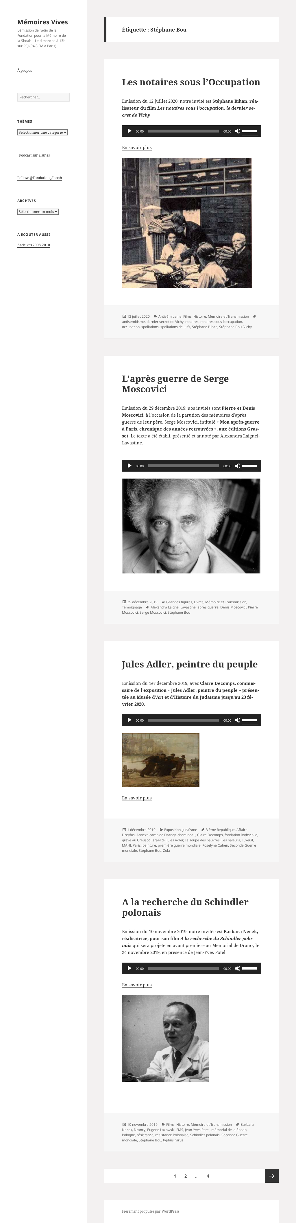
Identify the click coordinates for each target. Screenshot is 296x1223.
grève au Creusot (136, 840)
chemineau (186, 834)
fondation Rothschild (241, 834)
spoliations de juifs (175, 326)
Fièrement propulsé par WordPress (150, 1211)
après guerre (208, 607)
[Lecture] (129, 131)
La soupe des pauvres (202, 840)
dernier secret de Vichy (165, 321)
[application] (191, 131)
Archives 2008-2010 (33, 244)
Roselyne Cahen (215, 845)
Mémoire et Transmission (228, 316)
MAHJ (126, 845)
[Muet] (237, 131)
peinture (149, 845)
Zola (166, 850)
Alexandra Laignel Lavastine (173, 607)
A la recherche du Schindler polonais (185, 907)
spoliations (150, 326)
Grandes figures (179, 601)
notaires (192, 321)
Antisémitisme (170, 316)
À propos (24, 70)
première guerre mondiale (179, 845)
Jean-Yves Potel (197, 1129)
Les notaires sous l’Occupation (191, 82)
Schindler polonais (205, 1134)
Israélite (158, 840)
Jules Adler (174, 840)
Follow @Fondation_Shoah (39, 177)
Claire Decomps (210, 834)
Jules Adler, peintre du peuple (190, 664)
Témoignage (132, 607)
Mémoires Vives (42, 21)
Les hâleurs (230, 840)
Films (187, 316)
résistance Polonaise (171, 1134)
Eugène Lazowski (161, 1129)
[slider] (250, 130)
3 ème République (220, 829)
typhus (168, 1140)
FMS (179, 1129)
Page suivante (272, 1176)
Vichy (247, 326)
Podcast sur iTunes (34, 155)
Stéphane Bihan (204, 326)
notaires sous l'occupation (221, 321)
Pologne (128, 1134)
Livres (199, 601)
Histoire (199, 316)
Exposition (172, 829)
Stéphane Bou (230, 326)
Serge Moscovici (153, 612)
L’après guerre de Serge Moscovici (175, 383)
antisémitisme (133, 321)
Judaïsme (189, 829)
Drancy (139, 1129)
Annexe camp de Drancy (156, 834)
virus (179, 1140)
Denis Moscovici (233, 607)
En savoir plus (137, 147)
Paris (137, 845)
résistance (145, 1134)
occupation (131, 326)
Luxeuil (247, 840)
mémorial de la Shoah (229, 1129)
